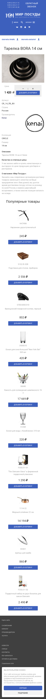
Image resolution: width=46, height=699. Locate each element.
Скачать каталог (30, 39)
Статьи (4, 649)
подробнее (23, 693)
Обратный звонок (31, 5)
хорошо (23, 688)
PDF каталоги (7, 656)
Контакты (6, 652)
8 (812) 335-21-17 (13, 5)
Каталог (5, 629)
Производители (8, 632)
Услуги (5, 636)
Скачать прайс (10, 39)
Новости (5, 645)
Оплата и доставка (9, 659)
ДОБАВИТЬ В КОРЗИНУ (28, 93)
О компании (7, 625)
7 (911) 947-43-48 (13, 7)
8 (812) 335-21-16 (13, 3)
